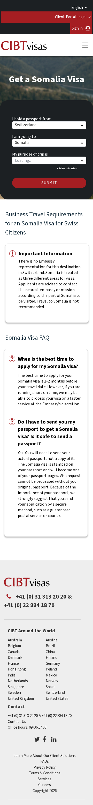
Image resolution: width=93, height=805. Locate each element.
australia (15, 640)
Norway (52, 681)
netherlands (18, 681)
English (77, 7)
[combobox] (49, 160)
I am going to (24, 136)
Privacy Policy (45, 767)
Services (44, 779)
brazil (50, 646)
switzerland (55, 692)
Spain (50, 687)
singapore (16, 687)
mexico (51, 675)
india (12, 675)
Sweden (14, 692)
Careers (44, 785)
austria (51, 640)
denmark (15, 657)
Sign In (77, 28)
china (50, 652)
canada (14, 652)
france (13, 663)
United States (57, 698)
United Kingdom (21, 698)
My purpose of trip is (30, 153)
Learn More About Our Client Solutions (44, 756)
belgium (14, 646)
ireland (51, 669)
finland (51, 657)
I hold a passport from (31, 118)
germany (53, 663)
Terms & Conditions (44, 773)
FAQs (44, 761)
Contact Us (17, 722)
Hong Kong (17, 669)
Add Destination (67, 168)
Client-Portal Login (70, 17)
